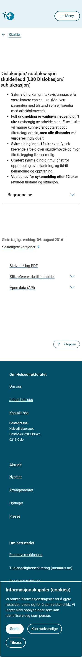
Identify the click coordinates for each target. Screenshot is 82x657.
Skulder (15, 34)
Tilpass (16, 642)
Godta (15, 629)
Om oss (15, 386)
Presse (14, 516)
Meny (69, 16)
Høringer (16, 503)
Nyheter (15, 477)
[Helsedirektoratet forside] (7, 16)
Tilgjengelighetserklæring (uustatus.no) (40, 568)
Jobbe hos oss (21, 399)
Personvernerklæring (25, 555)
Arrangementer (21, 490)
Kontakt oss (18, 413)
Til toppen (69, 344)
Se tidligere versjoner (18, 247)
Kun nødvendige (44, 629)
